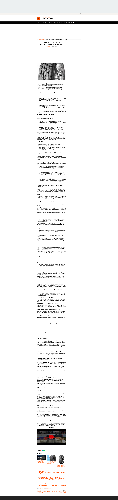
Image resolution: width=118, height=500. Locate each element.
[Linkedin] (80, 14)
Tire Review (41, 488)
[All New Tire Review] (45, 18)
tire (50, 488)
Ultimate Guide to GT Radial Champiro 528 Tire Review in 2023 (49, 477)
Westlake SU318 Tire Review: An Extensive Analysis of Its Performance (51, 462)
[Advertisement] (59, 6)
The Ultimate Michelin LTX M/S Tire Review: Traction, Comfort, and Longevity (52, 478)
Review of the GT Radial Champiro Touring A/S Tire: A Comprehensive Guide (52, 474)
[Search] (80, 22)
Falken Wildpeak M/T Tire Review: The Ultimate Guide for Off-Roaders (43, 491)
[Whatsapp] (44, 450)
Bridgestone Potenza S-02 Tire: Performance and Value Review (50, 482)
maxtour (47, 488)
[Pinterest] (79, 14)
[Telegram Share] (42, 450)
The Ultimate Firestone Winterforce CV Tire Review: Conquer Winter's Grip (59, 491)
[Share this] (37, 450)
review (49, 488)
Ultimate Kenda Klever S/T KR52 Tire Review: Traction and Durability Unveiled (52, 485)
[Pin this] (40, 450)
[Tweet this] (39, 450)
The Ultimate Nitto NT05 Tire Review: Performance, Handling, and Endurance (41, 461)
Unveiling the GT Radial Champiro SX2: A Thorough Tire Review (50, 476)
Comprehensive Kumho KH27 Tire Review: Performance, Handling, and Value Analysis (61, 465)
